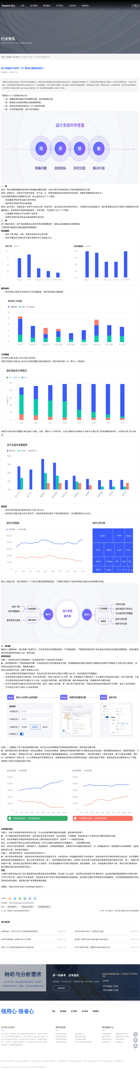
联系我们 (85, 6)
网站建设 (46, 6)
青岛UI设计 (12, 907)
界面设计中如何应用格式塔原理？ (18, 911)
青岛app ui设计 (27, 907)
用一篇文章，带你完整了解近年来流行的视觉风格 (122, 911)
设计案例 (33, 6)
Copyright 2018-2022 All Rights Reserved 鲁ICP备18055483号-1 (23, 1067)
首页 (22, 6)
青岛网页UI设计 (44, 907)
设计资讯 (16, 57)
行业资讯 (72, 6)
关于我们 (59, 6)
